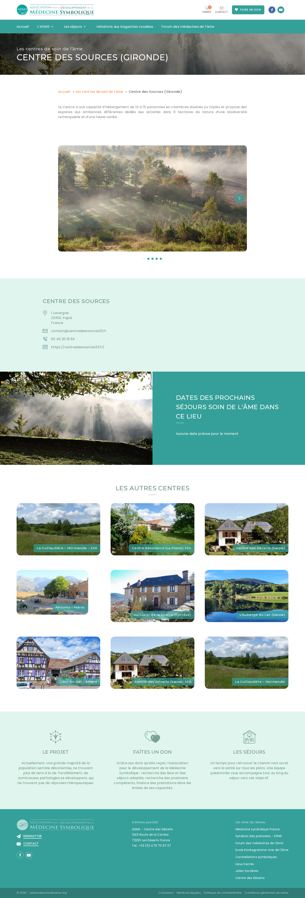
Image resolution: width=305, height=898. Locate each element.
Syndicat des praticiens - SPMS (258, 836)
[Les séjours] (249, 739)
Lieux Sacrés (244, 864)
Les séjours (73, 26)
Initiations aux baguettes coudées (124, 26)
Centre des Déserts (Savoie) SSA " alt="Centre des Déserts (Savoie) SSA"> (150, 641)
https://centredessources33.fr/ (77, 347)
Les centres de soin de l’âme (50, 48)
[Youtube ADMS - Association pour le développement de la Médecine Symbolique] (280, 9)
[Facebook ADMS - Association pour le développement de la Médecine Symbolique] (271, 9)
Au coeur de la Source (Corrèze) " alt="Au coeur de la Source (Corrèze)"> (151, 575)
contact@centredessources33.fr (78, 331)
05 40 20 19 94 (63, 339)
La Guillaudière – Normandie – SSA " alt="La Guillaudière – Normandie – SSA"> (52, 508)
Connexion (166, 893)
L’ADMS (43, 26)
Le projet (56, 752)
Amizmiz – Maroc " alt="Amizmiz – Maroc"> (52, 572)
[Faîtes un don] (152, 739)
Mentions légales (189, 893)
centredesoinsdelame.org (48, 893)
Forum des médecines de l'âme (259, 843)
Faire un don (250, 10)
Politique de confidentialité (223, 893)
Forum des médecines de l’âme (187, 26)
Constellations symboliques (256, 857)
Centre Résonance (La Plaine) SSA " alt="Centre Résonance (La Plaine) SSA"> (151, 508)
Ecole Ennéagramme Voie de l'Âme (261, 850)
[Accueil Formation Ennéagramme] (55, 9)
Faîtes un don (152, 752)
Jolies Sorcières (247, 871)
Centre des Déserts (250, 878)
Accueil (23, 26)
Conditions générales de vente (266, 893)
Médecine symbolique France (257, 829)
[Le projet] (55, 739)
